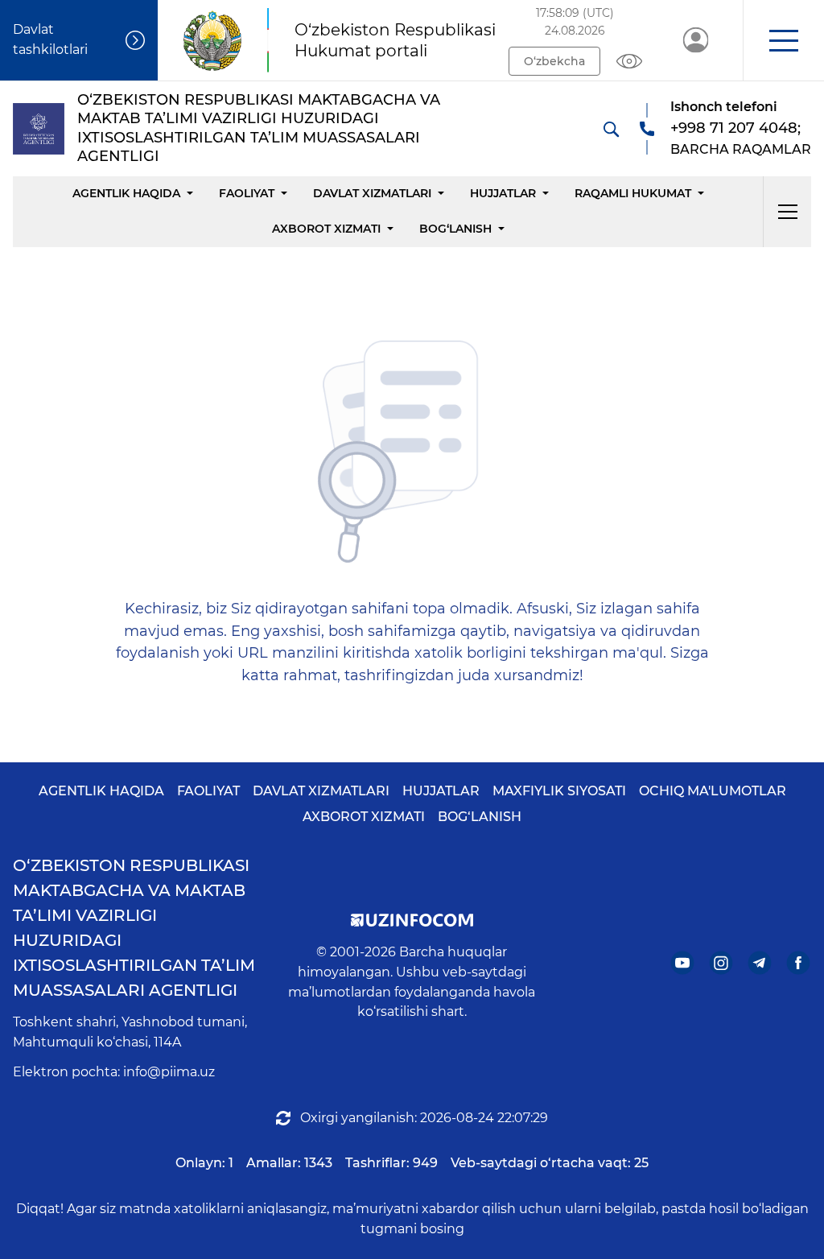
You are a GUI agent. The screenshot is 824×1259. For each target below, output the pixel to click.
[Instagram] (721, 963)
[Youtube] (682, 963)
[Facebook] (798, 963)
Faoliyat (246, 193)
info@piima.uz (169, 1071)
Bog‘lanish (455, 228)
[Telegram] (760, 963)
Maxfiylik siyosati (559, 791)
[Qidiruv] (611, 129)
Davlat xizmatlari (372, 193)
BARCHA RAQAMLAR (740, 149)
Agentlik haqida (126, 193)
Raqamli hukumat (633, 193)
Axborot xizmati (326, 228)
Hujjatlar (503, 193)
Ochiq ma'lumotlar (712, 791)
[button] (783, 40)
